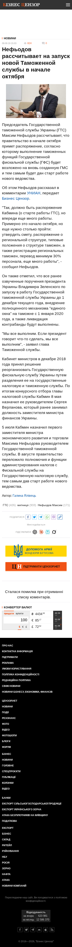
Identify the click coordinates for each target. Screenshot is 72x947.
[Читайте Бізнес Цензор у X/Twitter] (26, 929)
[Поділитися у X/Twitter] (34, 516)
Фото (5, 724)
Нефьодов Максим (54, 505)
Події (5, 712)
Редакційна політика (16, 680)
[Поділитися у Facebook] (28, 516)
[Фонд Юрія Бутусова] (36, 551)
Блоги (6, 741)
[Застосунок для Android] (39, 929)
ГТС (9, 505)
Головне (8, 765)
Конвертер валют (18, 607)
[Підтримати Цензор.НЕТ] (36, 567)
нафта (6, 874)
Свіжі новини (11, 686)
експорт (7, 828)
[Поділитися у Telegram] (40, 516)
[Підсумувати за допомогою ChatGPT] (34, 531)
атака (6, 880)
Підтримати (10, 657)
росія (6, 862)
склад (6, 839)
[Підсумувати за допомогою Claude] (41, 531)
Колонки (8, 783)
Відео (6, 729)
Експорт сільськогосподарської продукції (31, 803)
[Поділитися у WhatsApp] (47, 516)
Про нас (7, 645)
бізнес (6, 833)
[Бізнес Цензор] (21, 5)
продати (9, 613)
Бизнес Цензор (15, 198)
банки (6, 798)
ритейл (7, 845)
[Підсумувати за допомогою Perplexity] (47, 531)
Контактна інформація (17, 651)
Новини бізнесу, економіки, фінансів (27, 691)
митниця (26, 505)
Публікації (8, 777)
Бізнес (6, 754)
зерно (6, 868)
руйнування (10, 851)
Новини (10, 38)
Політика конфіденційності (20, 674)
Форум (6, 747)
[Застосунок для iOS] (45, 929)
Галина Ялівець (24, 495)
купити (19, 613)
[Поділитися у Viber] (53, 516)
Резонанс (9, 718)
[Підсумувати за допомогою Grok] (54, 531)
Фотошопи (9, 735)
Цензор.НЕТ (9, 700)
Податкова (9, 821)
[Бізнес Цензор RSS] (52, 929)
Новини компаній (14, 885)
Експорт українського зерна (21, 809)
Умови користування (16, 668)
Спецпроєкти (11, 771)
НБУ (4, 857)
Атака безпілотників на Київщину (25, 815)
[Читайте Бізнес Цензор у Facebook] (20, 929)
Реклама (8, 663)
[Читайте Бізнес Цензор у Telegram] (32, 929)
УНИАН (33, 193)
